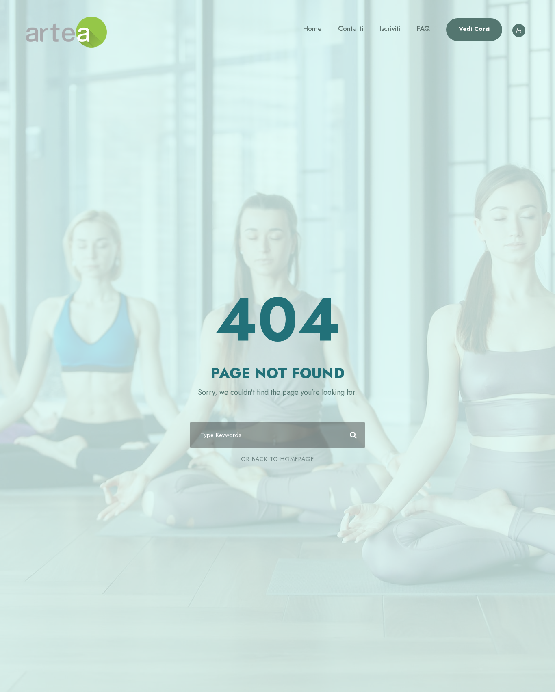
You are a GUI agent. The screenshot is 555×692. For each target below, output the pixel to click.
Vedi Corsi (474, 28)
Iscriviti (390, 28)
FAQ (423, 28)
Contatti (350, 28)
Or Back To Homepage (277, 459)
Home (312, 28)
